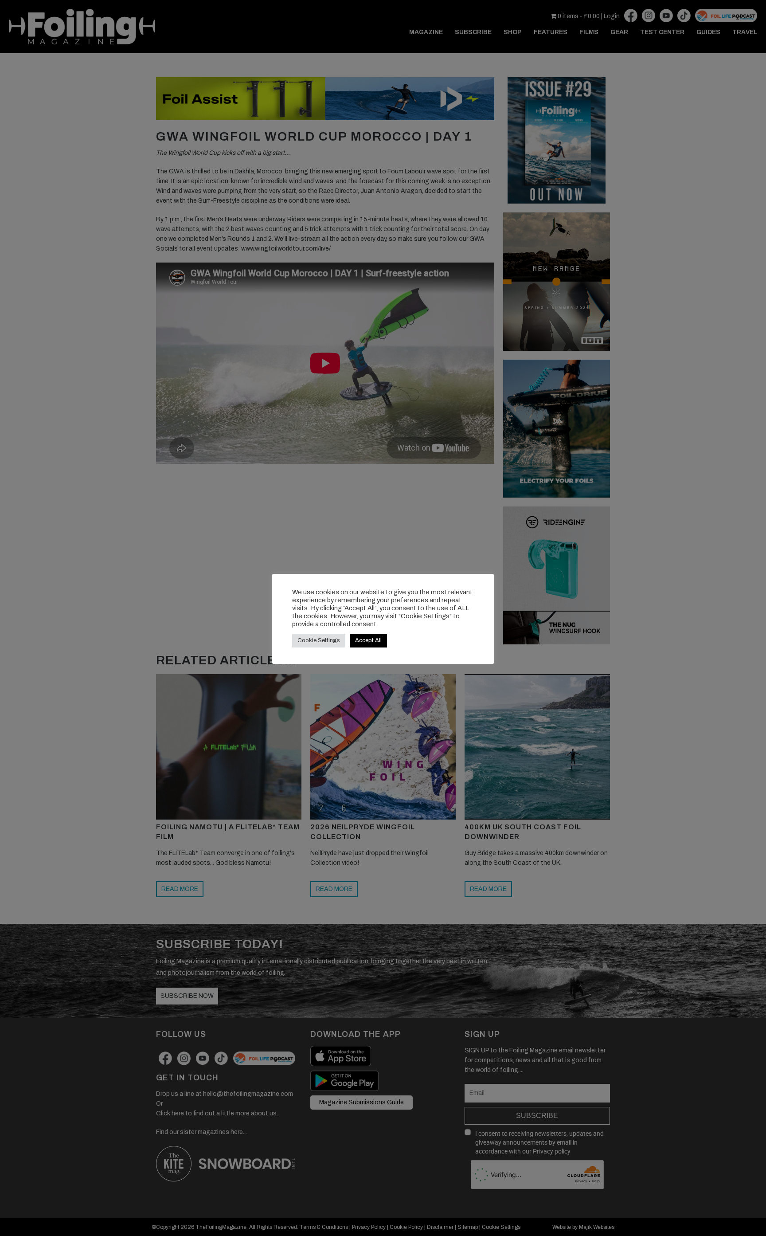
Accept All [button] (368, 640)
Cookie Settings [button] (318, 640)
